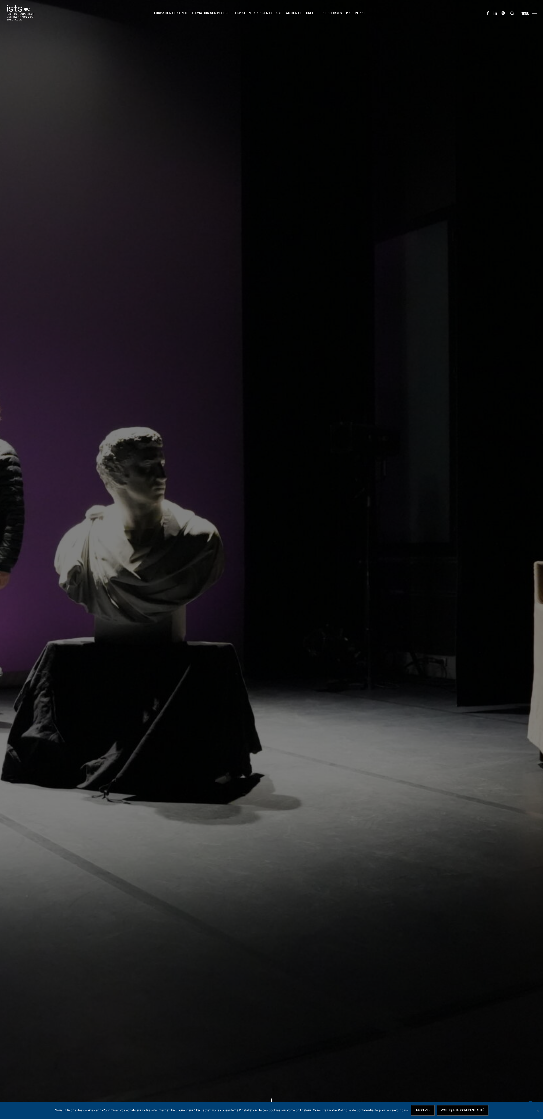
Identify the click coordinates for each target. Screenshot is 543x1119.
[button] (529, 13)
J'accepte (422, 1110)
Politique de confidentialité (462, 1110)
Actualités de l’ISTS (271, 611)
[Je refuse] (538, 1110)
